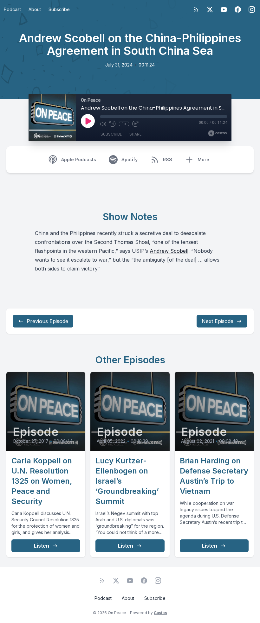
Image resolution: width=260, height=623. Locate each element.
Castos (160, 612)
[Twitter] (210, 9)
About (35, 9)
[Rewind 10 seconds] (112, 124)
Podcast (12, 9)
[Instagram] (251, 9)
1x (124, 124)
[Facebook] (238, 9)
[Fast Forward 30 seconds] (135, 124)
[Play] (88, 121)
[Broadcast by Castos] (217, 133)
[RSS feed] (196, 9)
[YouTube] (224, 9)
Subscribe (59, 9)
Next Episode (217, 321)
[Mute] (103, 124)
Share (135, 134)
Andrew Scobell (169, 251)
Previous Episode (47, 321)
